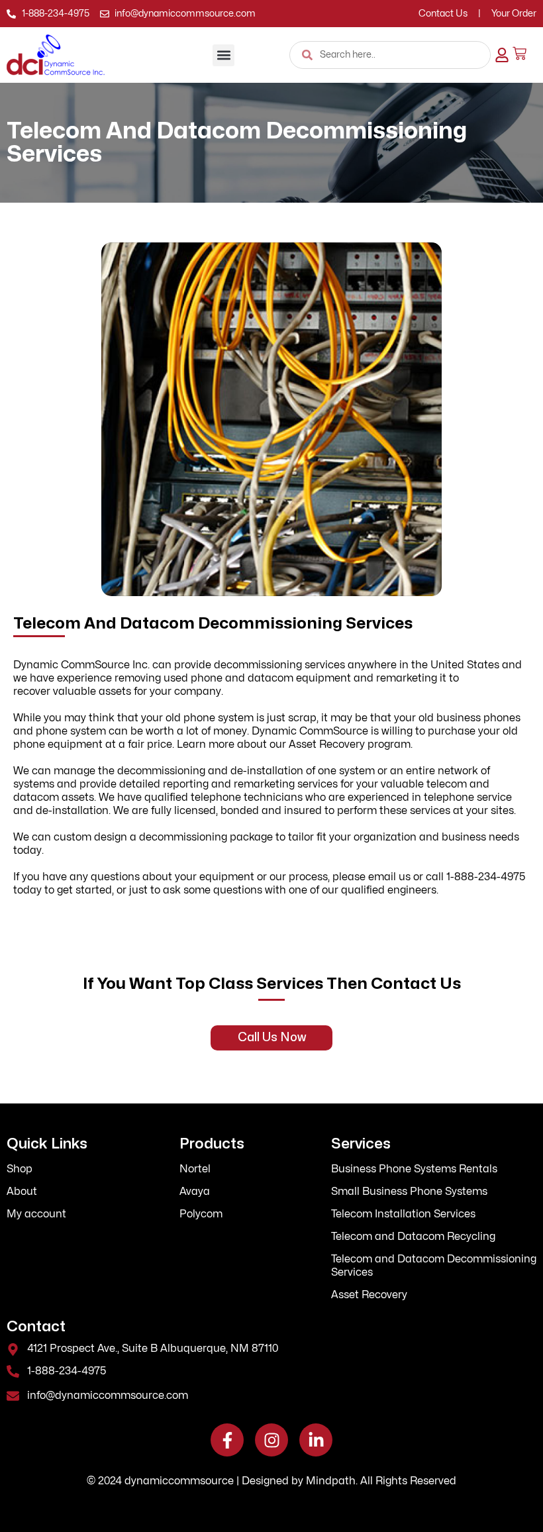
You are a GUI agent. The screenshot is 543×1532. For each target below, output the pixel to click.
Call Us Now (272, 1037)
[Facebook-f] (227, 1439)
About (22, 1191)
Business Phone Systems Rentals (414, 1169)
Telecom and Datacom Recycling (413, 1236)
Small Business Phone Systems (409, 1191)
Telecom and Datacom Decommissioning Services (433, 1266)
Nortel (195, 1169)
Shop (19, 1169)
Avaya (194, 1191)
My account (36, 1214)
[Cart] (519, 53)
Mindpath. (332, 1481)
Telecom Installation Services (403, 1214)
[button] (223, 55)
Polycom (200, 1214)
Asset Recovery (369, 1295)
